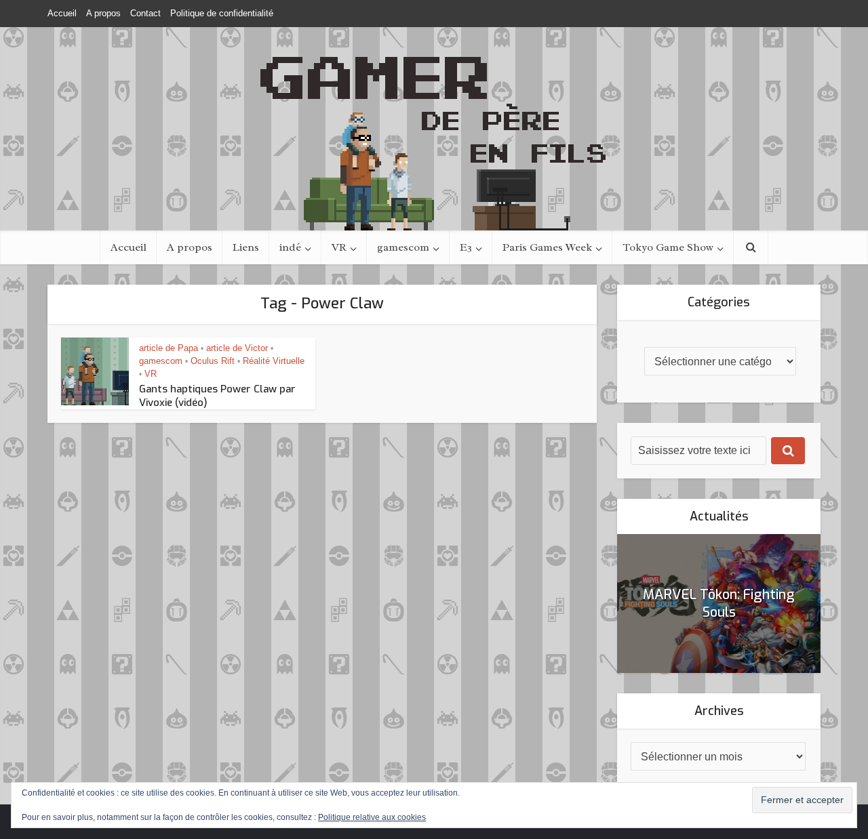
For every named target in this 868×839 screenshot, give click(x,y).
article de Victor (237, 348)
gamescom (403, 247)
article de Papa (168, 348)
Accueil (62, 13)
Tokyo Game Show (668, 247)
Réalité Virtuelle (273, 361)
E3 (466, 247)
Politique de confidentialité (221, 13)
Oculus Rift (213, 361)
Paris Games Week (547, 247)
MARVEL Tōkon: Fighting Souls (719, 603)
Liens (246, 247)
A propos (103, 13)
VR (339, 247)
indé (290, 247)
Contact (145, 13)
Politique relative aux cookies (372, 817)
